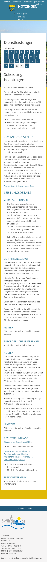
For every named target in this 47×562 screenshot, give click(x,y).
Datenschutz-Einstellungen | (40, 2)
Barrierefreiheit (7, 558)
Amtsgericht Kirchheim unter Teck (19, 186)
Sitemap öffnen (24, 509)
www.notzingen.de (8, 553)
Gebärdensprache (21, 558)
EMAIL (3, 551)
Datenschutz (28, 1)
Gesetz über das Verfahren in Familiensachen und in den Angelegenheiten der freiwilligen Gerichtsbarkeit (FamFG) (18, 455)
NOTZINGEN (27, 6)
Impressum (17, 1)
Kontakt (7, 1)
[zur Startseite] (12, 8)
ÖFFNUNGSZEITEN (16, 551)
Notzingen (22, 13)
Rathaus (21, 16)
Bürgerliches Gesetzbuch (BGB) (17, 442)
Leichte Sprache (35, 558)
